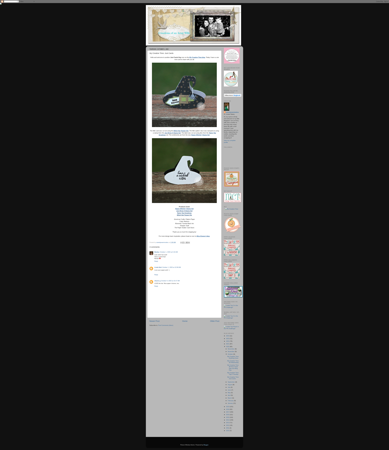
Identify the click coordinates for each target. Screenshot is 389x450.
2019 (228, 406)
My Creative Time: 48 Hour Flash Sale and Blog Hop (233, 367)
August (230, 384)
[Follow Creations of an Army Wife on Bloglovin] (232, 96)
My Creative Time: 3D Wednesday (233, 361)
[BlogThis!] (183, 243)
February (231, 400)
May (229, 392)
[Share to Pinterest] (189, 243)
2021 (228, 344)
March (230, 398)
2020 (228, 346)
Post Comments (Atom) (165, 325)
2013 (228, 422)
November (231, 351)
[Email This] (181, 243)
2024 (228, 336)
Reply (156, 261)
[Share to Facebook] (187, 243)
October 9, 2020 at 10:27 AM (170, 281)
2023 (228, 338)
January (230, 403)
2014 (228, 420)
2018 (228, 409)
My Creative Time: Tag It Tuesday (233, 373)
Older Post (214, 321)
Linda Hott (158, 267)
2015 (228, 417)
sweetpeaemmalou (232, 112)
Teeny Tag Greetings (184, 213)
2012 (228, 425)
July (229, 387)
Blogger (206, 445)
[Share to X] (185, 243)
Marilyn (156, 252)
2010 (228, 430)
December (231, 349)
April (229, 395)
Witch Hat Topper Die (181, 131)
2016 (228, 414)
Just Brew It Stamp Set (173, 133)
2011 (228, 428)
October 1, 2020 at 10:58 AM (171, 267)
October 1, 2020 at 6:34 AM (169, 252)
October (230, 354)
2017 (228, 412)
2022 (228, 341)
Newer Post (154, 321)
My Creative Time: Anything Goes (233, 357)
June (229, 390)
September (231, 382)
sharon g (157, 281)
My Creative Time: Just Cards (233, 377)
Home (185, 321)
